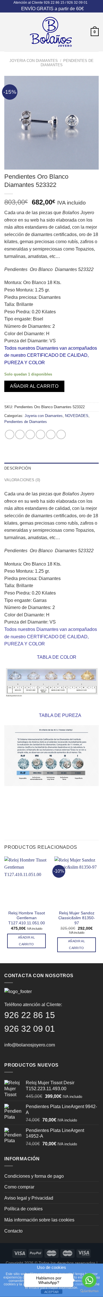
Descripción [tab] (17, 468)
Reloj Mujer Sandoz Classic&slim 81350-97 (76, 918)
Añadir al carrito (34, 386)
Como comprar (19, 1187)
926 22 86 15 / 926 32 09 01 (66, 3)
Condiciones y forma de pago (34, 1176)
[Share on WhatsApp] (9, 434)
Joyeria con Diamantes (33, 61)
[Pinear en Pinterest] (51, 434)
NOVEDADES (76, 416)
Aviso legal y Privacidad (28, 1198)
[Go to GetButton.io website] (89, 1291)
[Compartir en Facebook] (20, 434)
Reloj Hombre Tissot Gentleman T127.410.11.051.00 (26, 918)
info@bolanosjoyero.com (29, 1044)
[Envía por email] (40, 434)
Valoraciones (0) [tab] (22, 480)
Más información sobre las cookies (39, 1219)
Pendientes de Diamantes (25, 422)
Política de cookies (23, 1208)
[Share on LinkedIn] (61, 434)
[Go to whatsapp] (89, 1280)
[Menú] (7, 32)
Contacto (13, 1231)
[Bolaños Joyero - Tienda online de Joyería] (50, 31)
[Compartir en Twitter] (30, 434)
